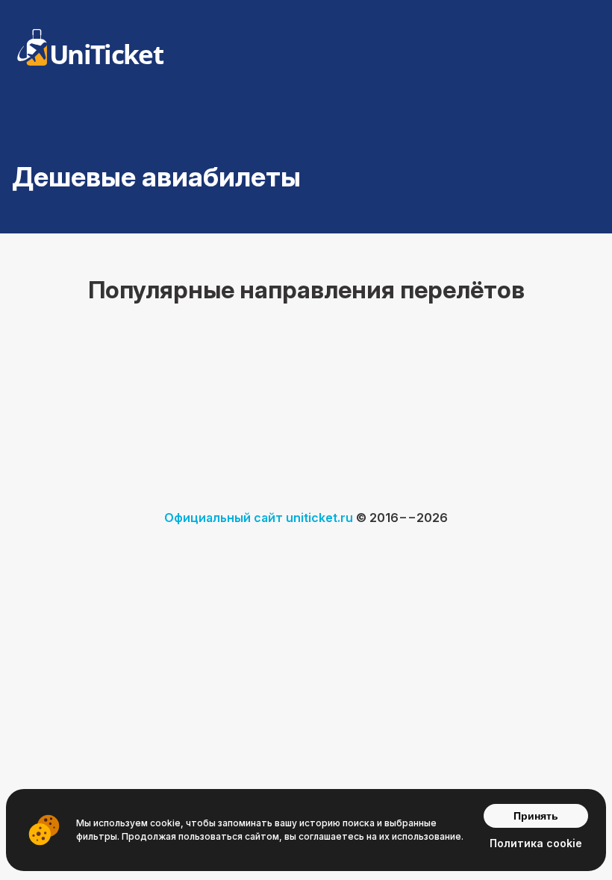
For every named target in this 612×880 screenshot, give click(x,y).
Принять (535, 816)
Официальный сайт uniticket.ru (258, 517)
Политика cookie (536, 843)
